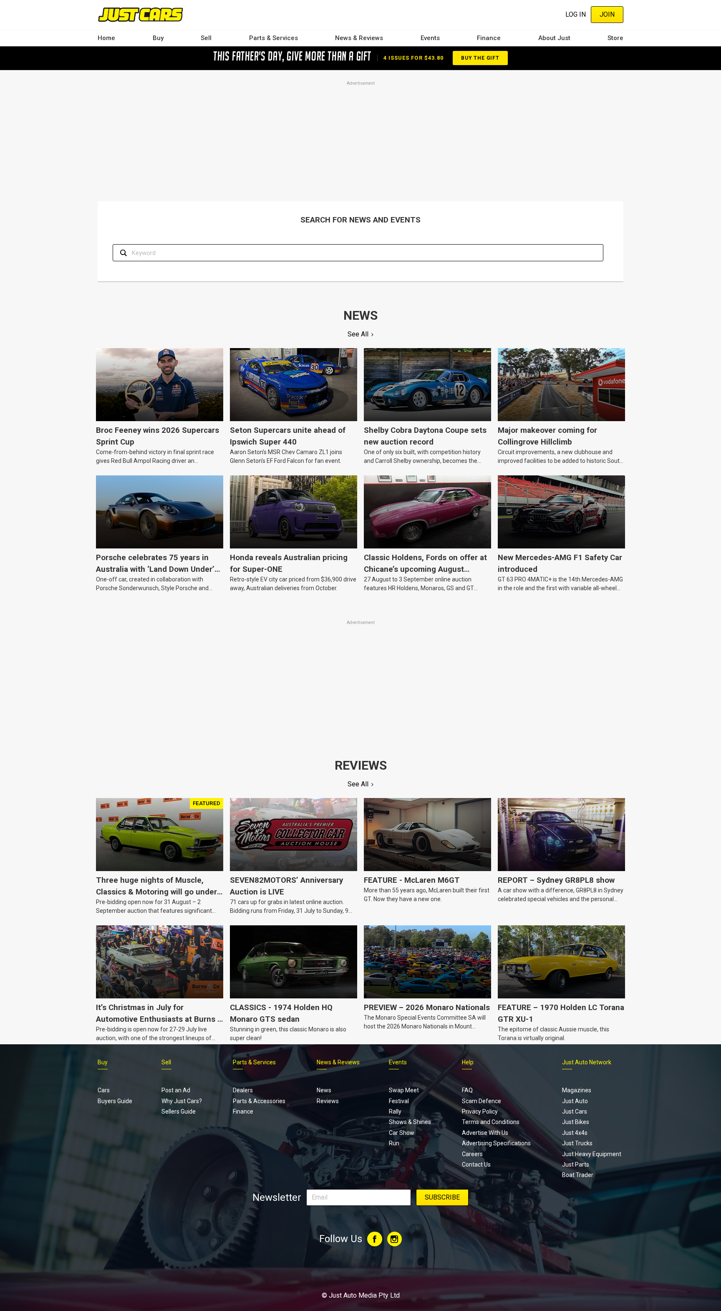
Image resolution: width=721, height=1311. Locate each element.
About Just (554, 38)
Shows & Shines (410, 1122)
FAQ (467, 1090)
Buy (158, 38)
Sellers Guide (178, 1111)
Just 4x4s (574, 1132)
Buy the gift (480, 58)
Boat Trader (577, 1175)
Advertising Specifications (496, 1143)
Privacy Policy (480, 1111)
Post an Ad (175, 1090)
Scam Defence (481, 1101)
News (324, 1090)
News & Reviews (359, 38)
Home (106, 38)
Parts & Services (273, 38)
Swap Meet (404, 1090)
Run (394, 1143)
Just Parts (575, 1164)
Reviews (328, 1101)
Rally (395, 1111)
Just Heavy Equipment (591, 1154)
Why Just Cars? (181, 1101)
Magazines (576, 1090)
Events (430, 38)
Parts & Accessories (259, 1101)
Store (615, 38)
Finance (489, 38)
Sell (206, 38)
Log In (575, 14)
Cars (104, 1090)
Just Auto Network (586, 1062)
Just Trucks (577, 1143)
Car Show (401, 1132)
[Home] (140, 14)
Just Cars (574, 1111)
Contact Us (476, 1164)
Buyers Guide (115, 1101)
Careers (472, 1154)
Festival (399, 1101)
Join (607, 14)
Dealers (243, 1090)
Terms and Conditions (490, 1122)
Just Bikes (575, 1122)
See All (358, 334)
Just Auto (575, 1101)
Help (468, 1062)
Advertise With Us (485, 1132)
